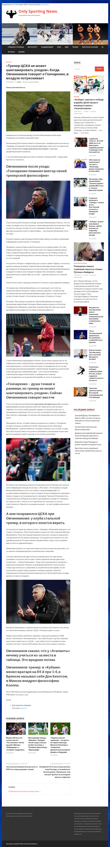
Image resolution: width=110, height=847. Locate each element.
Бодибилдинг (47, 47)
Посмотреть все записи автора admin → (24, 791)
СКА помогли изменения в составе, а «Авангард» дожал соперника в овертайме (96, 165)
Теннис (75, 47)
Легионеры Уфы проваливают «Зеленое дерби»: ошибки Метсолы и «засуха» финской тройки (96, 184)
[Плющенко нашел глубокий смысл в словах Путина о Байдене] (89, 261)
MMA (67, 47)
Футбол (11, 52)
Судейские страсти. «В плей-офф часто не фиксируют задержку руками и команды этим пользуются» (96, 145)
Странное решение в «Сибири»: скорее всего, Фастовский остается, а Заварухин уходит (96, 206)
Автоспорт (32, 47)
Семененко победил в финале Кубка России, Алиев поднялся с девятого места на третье (96, 373)
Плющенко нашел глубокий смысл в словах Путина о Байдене (88, 269)
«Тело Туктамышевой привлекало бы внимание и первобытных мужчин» (95, 336)
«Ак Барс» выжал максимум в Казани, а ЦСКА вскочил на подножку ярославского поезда (96, 228)
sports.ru (23, 708)
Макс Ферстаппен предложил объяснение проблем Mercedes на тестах (88, 450)
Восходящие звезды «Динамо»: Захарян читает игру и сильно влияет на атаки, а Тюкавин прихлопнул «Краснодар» (37, 744)
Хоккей (21, 52)
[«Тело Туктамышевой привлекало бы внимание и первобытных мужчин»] (80, 339)
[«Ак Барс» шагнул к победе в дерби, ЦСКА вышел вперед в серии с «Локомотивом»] (89, 95)
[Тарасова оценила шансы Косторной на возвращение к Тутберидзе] (80, 396)
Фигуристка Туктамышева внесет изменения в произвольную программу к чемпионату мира (96, 315)
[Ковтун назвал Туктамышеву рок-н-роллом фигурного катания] (80, 358)
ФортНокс (45, 4)
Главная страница (16, 47)
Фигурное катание (90, 47)
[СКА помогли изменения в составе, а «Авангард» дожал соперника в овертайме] (80, 167)
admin (19, 82)
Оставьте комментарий (31, 82)
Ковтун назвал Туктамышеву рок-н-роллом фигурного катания (95, 354)
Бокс (59, 47)
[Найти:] (89, 69)
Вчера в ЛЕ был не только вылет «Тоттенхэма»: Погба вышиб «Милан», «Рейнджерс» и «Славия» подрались (15, 744)
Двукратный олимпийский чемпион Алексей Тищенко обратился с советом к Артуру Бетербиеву (89, 435)
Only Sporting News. (38, 11)
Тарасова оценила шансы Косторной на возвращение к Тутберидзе (96, 392)
